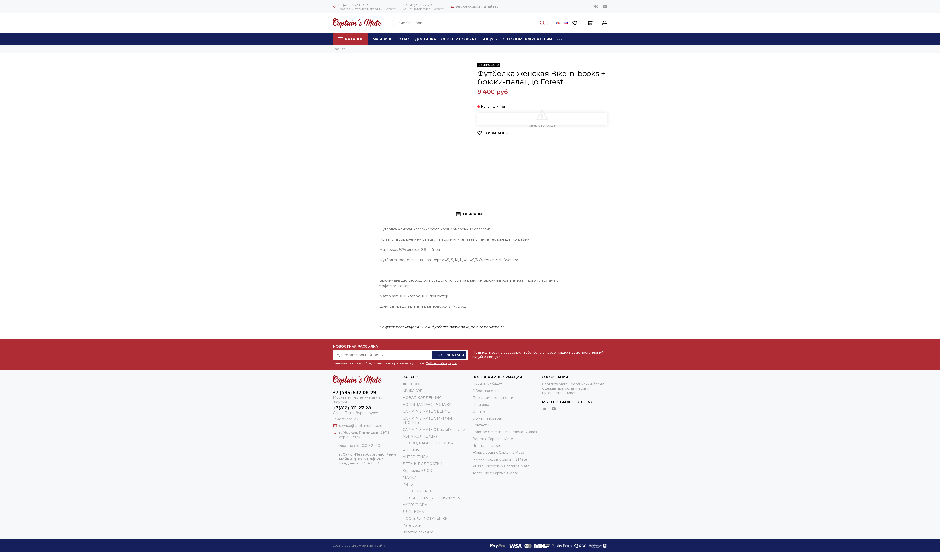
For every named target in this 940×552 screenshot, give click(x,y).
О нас (404, 39)
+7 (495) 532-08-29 (353, 5)
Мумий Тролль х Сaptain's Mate (499, 459)
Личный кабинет (487, 384)
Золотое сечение (418, 532)
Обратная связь (486, 391)
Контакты (480, 425)
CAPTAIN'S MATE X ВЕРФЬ (426, 411)
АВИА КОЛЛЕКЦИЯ (421, 436)
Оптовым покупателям (527, 39)
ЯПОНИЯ (411, 450)
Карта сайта (376, 545)
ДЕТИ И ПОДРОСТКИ (422, 464)
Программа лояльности (492, 398)
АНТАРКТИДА (415, 457)
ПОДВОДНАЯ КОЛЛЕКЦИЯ (428, 443)
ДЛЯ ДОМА (413, 511)
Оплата (478, 411)
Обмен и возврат (459, 39)
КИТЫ (408, 484)
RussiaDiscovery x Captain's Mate (500, 466)
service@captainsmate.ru (477, 6)
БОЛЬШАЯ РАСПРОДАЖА (427, 404)
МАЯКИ (410, 477)
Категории (412, 525)
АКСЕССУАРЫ (415, 505)
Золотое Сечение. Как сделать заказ (504, 432)
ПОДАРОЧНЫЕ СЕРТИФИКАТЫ (432, 498)
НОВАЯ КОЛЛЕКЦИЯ (422, 398)
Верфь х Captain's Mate (492, 439)
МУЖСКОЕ (412, 391)
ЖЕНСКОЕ (412, 384)
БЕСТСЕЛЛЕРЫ (417, 491)
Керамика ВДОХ (417, 470)
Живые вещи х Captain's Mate (498, 452)
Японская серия (486, 445)
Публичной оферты (441, 363)
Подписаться (449, 355)
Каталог (354, 39)
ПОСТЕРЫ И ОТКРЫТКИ (425, 518)
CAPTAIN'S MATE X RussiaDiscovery (434, 429)
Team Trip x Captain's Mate (495, 473)
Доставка (425, 39)
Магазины (383, 39)
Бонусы (490, 39)
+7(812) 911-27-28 (417, 5)
